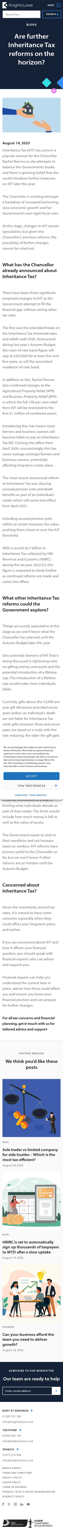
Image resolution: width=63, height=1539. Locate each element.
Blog (5, 1142)
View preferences (31, 786)
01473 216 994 (11, 1454)
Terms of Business (14, 1487)
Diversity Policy (13, 1496)
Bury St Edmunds (15, 1410)
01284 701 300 (11, 1416)
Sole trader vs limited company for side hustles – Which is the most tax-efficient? (30, 1154)
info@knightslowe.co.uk (17, 1421)
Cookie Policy (21, 794)
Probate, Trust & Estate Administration (28, 1492)
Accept (31, 776)
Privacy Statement (37, 794)
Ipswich (8, 1449)
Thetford (9, 1430)
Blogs (31, 24)
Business (8, 1326)
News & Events (11, 1468)
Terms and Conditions (17, 1473)
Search (51, 14)
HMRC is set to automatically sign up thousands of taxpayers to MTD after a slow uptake (30, 1247)
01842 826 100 (11, 1435)
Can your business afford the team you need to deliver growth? (28, 1339)
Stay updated (56, 1391)
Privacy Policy (12, 1477)
